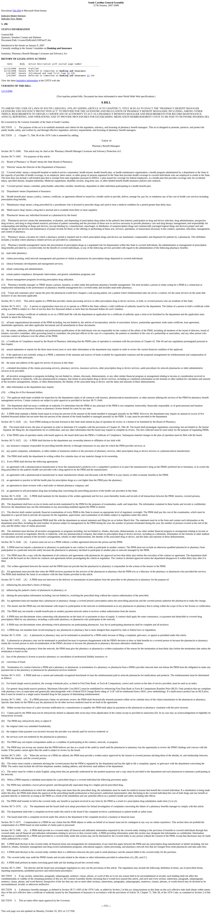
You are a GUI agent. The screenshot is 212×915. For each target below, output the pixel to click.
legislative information (27, 80)
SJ (68, 73)
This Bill (16, 10)
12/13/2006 (6, 91)
